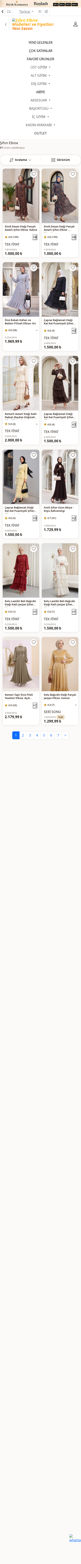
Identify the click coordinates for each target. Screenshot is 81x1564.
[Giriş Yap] (39, 11)
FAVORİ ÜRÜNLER (40, 59)
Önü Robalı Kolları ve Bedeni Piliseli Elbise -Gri (20, 322)
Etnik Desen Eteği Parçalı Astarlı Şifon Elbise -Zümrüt (59, 228)
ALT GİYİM (39, 75)
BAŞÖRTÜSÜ (39, 108)
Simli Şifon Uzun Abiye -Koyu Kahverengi (59, 509)
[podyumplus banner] (40, 3)
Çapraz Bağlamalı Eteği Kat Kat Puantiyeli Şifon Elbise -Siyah (58, 322)
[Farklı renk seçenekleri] (36, 330)
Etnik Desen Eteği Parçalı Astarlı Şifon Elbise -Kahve (21, 228)
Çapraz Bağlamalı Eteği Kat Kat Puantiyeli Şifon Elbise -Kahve (58, 416)
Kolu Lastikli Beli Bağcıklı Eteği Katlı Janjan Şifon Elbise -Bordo (20, 603)
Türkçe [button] (25, 11)
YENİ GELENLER (40, 42)
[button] (20, 160)
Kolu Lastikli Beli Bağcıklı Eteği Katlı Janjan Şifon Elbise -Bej (59, 603)
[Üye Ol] (46, 11)
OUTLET (40, 133)
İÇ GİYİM (39, 116)
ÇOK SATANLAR (40, 50)
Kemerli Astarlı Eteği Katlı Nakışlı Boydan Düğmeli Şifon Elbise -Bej (21, 416)
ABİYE (40, 92)
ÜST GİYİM (39, 67)
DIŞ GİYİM (39, 83)
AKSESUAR (39, 100)
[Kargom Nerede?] (9, 11)
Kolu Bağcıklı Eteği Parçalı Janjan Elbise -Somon (60, 696)
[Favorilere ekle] (33, 174)
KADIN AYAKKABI (39, 125)
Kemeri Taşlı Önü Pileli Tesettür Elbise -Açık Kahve (19, 697)
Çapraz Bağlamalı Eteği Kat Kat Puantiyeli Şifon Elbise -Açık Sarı (19, 509)
